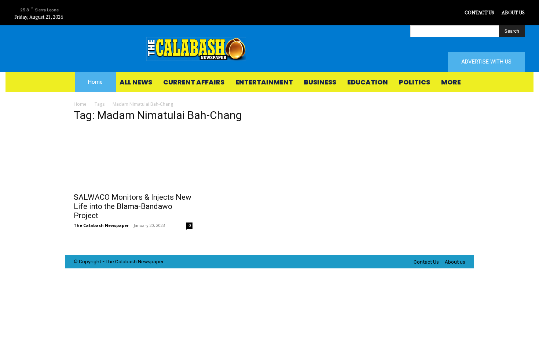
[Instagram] (441, 12)
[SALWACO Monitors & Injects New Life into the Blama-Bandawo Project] (133, 158)
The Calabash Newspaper (101, 225)
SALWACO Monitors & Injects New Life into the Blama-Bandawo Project (132, 206)
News (144, 261)
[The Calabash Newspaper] (269, 49)
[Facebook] (425, 12)
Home (80, 104)
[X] (458, 12)
